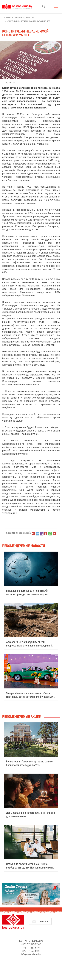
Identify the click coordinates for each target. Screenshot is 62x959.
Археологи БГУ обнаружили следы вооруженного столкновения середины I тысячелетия (29, 645)
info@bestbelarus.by (31, 954)
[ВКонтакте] (33, 533)
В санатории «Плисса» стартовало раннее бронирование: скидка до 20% (29, 763)
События (19, 17)
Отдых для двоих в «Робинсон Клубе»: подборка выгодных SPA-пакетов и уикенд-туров (30, 867)
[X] (54, 533)
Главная (8, 17)
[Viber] (41, 533)
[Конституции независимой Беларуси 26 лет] (31, 42)
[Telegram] (37, 533)
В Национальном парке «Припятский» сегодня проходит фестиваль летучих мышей (27, 594)
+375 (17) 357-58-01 (31, 947)
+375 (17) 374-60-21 (31, 950)
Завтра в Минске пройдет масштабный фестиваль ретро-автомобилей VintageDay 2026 (29, 696)
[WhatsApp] (50, 533)
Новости (30, 17)
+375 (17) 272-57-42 (31, 944)
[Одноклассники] (46, 534)
